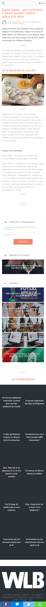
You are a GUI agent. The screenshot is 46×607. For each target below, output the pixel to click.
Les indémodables (23, 379)
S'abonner (23, 242)
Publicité (25, 595)
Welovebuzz (17, 22)
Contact (40, 597)
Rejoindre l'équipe (11, 595)
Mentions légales (26, 597)
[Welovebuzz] (11, 3)
